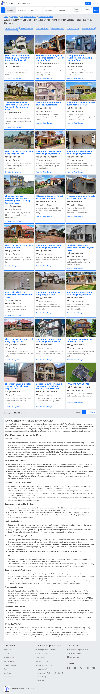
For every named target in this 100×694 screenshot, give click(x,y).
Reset (96, 10)
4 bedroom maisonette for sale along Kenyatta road (48, 340)
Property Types (9, 677)
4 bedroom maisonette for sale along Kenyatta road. (48, 246)
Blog (29, 3)
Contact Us (8, 653)
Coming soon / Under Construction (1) (49, 673)
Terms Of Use (9, 661)
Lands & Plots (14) (42, 661)
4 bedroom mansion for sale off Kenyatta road (80, 340)
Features (87, 9)
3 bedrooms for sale (42, 28)
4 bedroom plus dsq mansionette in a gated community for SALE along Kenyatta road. (17, 199)
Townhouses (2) (41, 669)
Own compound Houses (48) (45, 650)
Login (88, 3)
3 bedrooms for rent (57, 28)
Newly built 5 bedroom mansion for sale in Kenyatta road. (80, 247)
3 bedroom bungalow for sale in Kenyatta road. (19, 246)
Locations (7, 673)
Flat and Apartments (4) (44, 665)
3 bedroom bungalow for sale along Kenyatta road (19, 152)
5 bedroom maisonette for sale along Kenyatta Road (79, 152)
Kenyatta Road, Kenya (13, 78)
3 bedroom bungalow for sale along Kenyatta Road (81, 103)
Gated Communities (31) (44, 653)
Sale (19, 3)
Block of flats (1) (41, 677)
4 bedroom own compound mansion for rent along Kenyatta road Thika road (49, 386)
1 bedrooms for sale (26, 28)
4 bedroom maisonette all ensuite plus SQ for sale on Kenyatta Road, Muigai (17, 57)
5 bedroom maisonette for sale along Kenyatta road (79, 293)
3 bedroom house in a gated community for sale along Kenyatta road (18, 386)
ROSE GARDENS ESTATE (78, 384)
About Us (7, 650)
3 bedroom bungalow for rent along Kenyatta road (19, 340)
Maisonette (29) (41, 657)
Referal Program (10, 665)
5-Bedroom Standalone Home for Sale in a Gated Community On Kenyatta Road (17, 106)
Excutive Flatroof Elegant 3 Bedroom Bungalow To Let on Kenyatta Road (50, 57)
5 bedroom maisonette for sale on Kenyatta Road (48, 103)
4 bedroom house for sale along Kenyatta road (48, 293)
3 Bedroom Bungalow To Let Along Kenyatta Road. (49, 197)
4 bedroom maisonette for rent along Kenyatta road (48, 152)
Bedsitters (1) (40, 681)
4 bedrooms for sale (73, 28)
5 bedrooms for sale (11, 32)
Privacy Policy (9, 657)
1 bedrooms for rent (11, 28)
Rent (24, 3)
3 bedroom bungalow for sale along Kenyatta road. (81, 197)
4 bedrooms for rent (88, 28)
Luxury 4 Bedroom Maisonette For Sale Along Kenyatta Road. (79, 57)
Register (95, 3)
